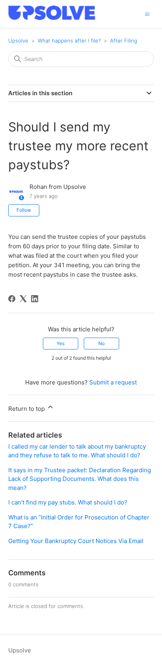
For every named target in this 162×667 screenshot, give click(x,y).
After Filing (123, 40)
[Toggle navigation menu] (147, 13)
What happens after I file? (69, 40)
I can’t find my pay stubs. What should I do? (67, 502)
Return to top (27, 408)
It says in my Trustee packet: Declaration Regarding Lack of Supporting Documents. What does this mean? (79, 478)
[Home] (51, 18)
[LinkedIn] (34, 298)
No (101, 343)
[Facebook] (11, 298)
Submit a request (113, 382)
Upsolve (18, 40)
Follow (24, 210)
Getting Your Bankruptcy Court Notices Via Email (76, 541)
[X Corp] (23, 298)
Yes (60, 343)
